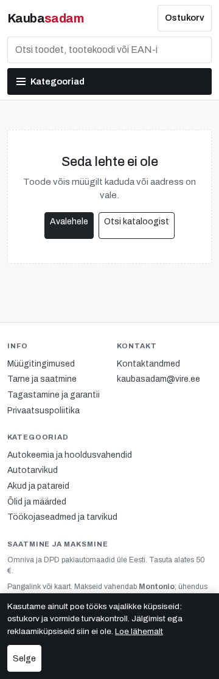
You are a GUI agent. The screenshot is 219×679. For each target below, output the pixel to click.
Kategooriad (57, 81)
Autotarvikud (32, 470)
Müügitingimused (41, 363)
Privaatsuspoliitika (43, 410)
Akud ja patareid (38, 486)
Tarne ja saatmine (42, 379)
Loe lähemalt (139, 631)
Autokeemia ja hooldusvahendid (69, 455)
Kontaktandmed (148, 363)
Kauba (45, 18)
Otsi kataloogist (136, 221)
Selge (24, 658)
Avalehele (69, 221)
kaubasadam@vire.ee (158, 379)
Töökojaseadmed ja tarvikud (62, 517)
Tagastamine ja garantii (53, 394)
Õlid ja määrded (36, 501)
